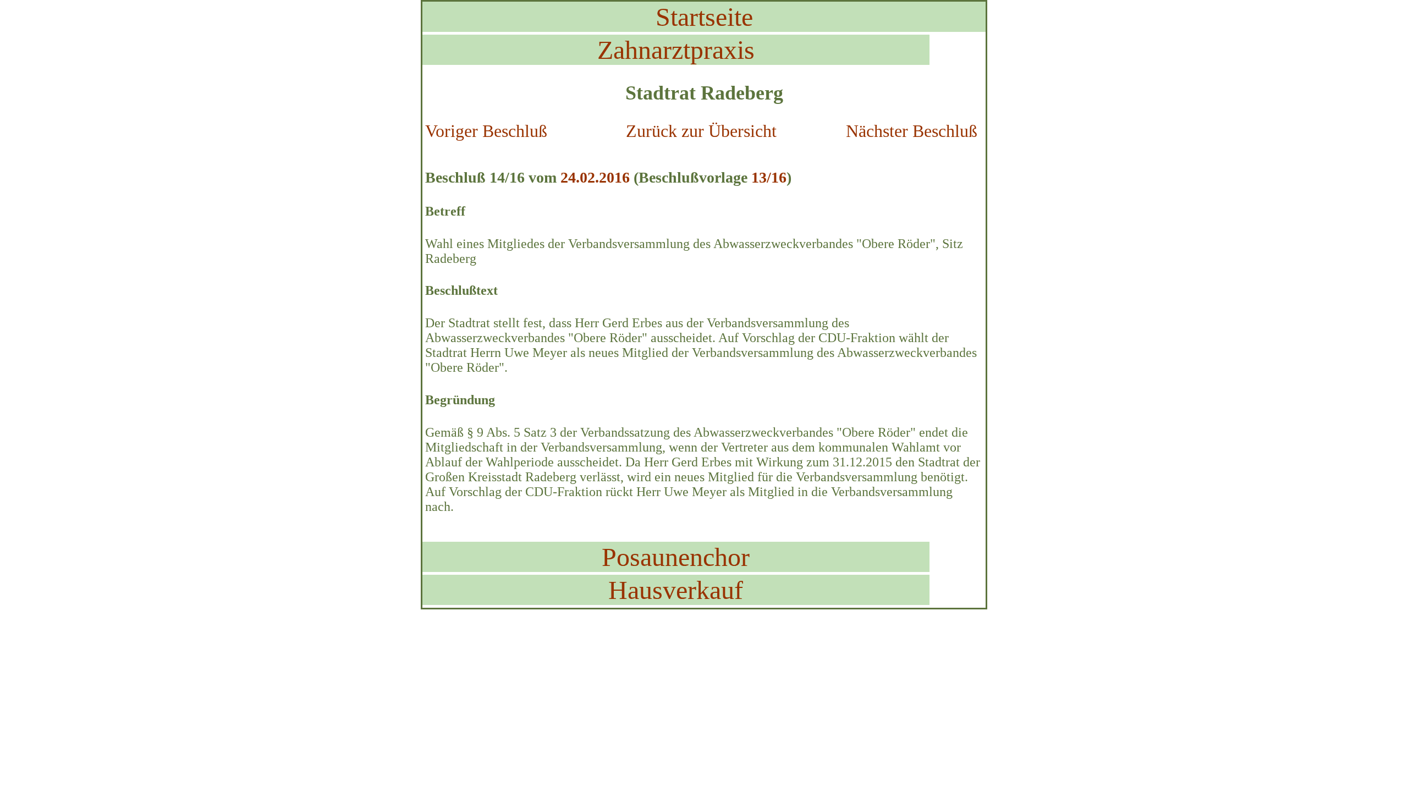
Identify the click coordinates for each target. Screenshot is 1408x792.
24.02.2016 (595, 177)
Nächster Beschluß (911, 131)
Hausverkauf (675, 589)
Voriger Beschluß (486, 131)
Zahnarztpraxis (676, 49)
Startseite (704, 16)
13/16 (769, 177)
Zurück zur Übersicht (701, 131)
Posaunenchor (676, 556)
